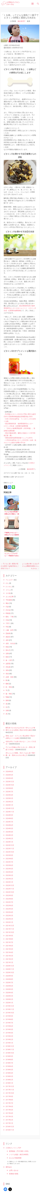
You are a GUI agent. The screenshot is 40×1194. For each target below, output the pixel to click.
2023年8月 (9, 859)
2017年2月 (9, 1120)
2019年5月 (9, 1029)
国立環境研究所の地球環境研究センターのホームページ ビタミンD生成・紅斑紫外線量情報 (20, 308)
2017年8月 (9, 1100)
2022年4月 (9, 912)
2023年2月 (9, 879)
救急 (7, 647)
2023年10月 (10, 852)
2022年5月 (9, 909)
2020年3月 (9, 996)
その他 (8, 593)
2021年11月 (10, 929)
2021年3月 (9, 956)
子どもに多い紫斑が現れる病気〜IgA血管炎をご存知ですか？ (10, 566)
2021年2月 (9, 959)
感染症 (8, 637)
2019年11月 (10, 1009)
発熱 (7, 670)
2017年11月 (10, 1090)
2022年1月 (9, 922)
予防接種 (9, 600)
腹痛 (7, 700)
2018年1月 (9, 1083)
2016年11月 (10, 1130)
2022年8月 (9, 899)
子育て (8, 623)
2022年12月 (10, 885)
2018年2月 (9, 1080)
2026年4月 (9, 778)
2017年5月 (9, 1110)
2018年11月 (10, 1049)
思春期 (8, 633)
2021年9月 (9, 936)
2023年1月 (9, 882)
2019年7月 (9, 1023)
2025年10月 (10, 785)
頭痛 (7, 710)
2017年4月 (9, 1113)
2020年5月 (9, 989)
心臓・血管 (9, 630)
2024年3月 (9, 835)
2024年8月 (9, 818)
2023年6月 (9, 865)
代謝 (21, 473)
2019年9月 (9, 1016)
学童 (7, 627)
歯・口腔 (9, 660)
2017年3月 (9, 1116)
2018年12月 (10, 1046)
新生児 (8, 650)
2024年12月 (10, 808)
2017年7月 (9, 1103)
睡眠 (7, 684)
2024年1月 (9, 842)
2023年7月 (9, 862)
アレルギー (9, 580)
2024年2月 (9, 838)
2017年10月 (10, 1093)
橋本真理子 (21, 21)
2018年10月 (10, 1053)
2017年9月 (9, 1096)
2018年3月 (9, 1076)
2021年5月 (9, 949)
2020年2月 (9, 999)
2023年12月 (10, 845)
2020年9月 (9, 976)
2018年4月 (9, 1073)
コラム (8, 590)
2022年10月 (10, 892)
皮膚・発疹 (9, 677)
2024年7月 (9, 822)
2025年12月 (10, 782)
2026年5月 (9, 775)
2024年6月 (9, 825)
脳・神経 (9, 694)
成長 (7, 640)
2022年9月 (9, 895)
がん (7, 583)
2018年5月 (9, 1070)
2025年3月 (9, 798)
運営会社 (9, 1167)
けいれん (9, 586)
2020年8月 (9, 979)
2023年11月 (10, 849)
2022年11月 (10, 889)
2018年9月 (9, 1056)
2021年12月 (10, 926)
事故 (7, 603)
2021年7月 (9, 942)
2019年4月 (9, 1033)
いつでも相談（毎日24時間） (19, 1154)
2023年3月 (9, 875)
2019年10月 (10, 1013)
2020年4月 (9, 993)
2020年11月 (10, 969)
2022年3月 (9, 916)
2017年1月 (9, 1123)
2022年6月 (9, 905)
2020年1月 (9, 1003)
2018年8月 (9, 1060)
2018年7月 (9, 1063)
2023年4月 (9, 872)
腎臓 (7, 697)
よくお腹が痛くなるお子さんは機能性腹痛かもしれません (30, 566)
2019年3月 (9, 1036)
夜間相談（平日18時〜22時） (19, 1151)
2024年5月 (9, 828)
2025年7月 (9, 792)
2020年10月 (10, 972)
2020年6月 (9, 986)
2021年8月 (9, 939)
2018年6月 (9, 1066)
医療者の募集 (13, 1174)
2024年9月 (9, 815)
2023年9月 (9, 855)
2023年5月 (9, 869)
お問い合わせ (13, 1170)
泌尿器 (8, 664)
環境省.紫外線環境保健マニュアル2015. (19, 438)
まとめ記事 (9, 597)
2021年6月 (9, 946)
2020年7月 (9, 982)
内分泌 (8, 610)
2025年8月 (9, 788)
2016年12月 (10, 1127)
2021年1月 (9, 962)
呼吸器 (8, 613)
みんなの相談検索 (15, 1158)
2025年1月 (9, 805)
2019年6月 (9, 1026)
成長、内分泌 (10, 643)
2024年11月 (10, 812)
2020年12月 (10, 966)
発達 (7, 674)
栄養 (26, 473)
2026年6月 (9, 771)
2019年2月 (9, 1039)
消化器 (8, 667)
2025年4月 (9, 795)
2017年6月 (9, 1106)
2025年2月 (9, 802)
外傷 (7, 620)
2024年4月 (9, 832)
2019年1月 (9, 1043)
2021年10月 (10, 932)
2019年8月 (9, 1019)
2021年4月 (9, 952)
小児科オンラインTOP (13, 1148)
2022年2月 (9, 919)
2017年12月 (10, 1086)
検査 (7, 657)
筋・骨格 (31, 473)
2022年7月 (9, 902)
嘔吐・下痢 (9, 617)
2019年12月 (10, 1006)
